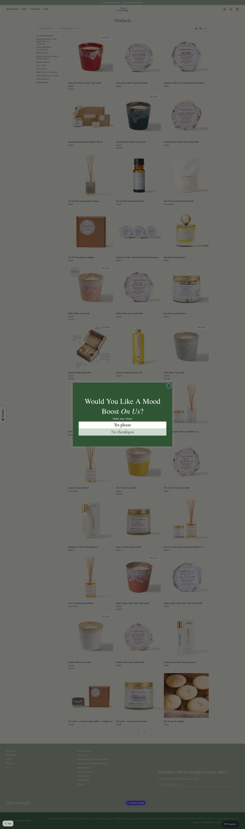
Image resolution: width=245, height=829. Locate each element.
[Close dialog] (169, 386)
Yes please (122, 425)
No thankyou (122, 432)
